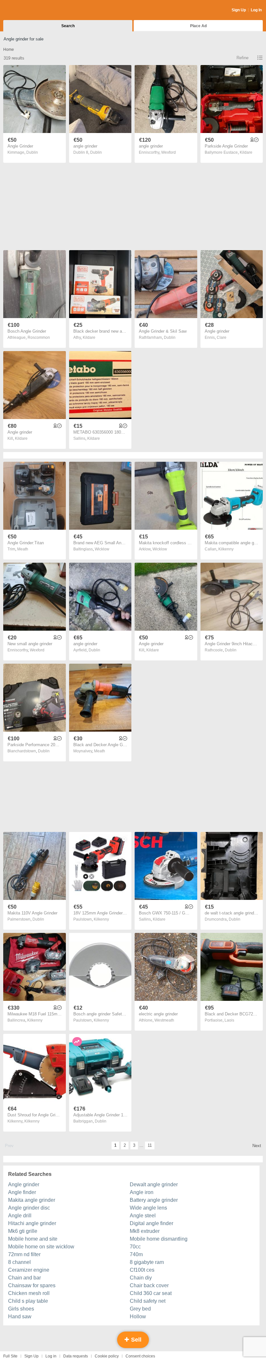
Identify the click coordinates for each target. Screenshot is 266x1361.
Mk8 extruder (145, 1231)
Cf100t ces (142, 1270)
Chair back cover (149, 1285)
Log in (50, 1356)
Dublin (32, 152)
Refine (242, 57)
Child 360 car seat (151, 1293)
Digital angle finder (151, 1223)
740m (136, 1254)
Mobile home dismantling (158, 1239)
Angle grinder (23, 1184)
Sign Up (239, 10)
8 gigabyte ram (147, 1262)
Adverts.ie (28, 10)
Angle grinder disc (29, 1208)
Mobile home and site (32, 1239)
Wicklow (102, 549)
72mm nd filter (24, 1254)
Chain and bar (24, 1277)
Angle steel (143, 1215)
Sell (135, 1339)
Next (256, 1145)
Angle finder (22, 1192)
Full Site (10, 1356)
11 (150, 1145)
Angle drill (19, 1215)
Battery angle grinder (154, 1200)
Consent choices (140, 1356)
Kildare (246, 152)
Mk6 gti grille (22, 1231)
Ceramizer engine (28, 1270)
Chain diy (141, 1277)
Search (68, 26)
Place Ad (198, 26)
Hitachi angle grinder (32, 1223)
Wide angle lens (148, 1208)
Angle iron (141, 1192)
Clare (221, 337)
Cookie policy (107, 1356)
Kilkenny (226, 549)
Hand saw (19, 1316)
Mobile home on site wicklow (41, 1246)
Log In (256, 10)
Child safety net (147, 1301)
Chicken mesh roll (29, 1293)
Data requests (75, 1356)
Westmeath (164, 1020)
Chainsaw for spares (31, 1285)
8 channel (19, 1262)
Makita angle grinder (31, 1200)
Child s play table (28, 1301)
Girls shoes (21, 1308)
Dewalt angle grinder (154, 1184)
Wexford (168, 152)
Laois (229, 1020)
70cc (135, 1246)
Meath (22, 549)
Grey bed (140, 1308)
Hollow (138, 1316)
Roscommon (39, 337)
